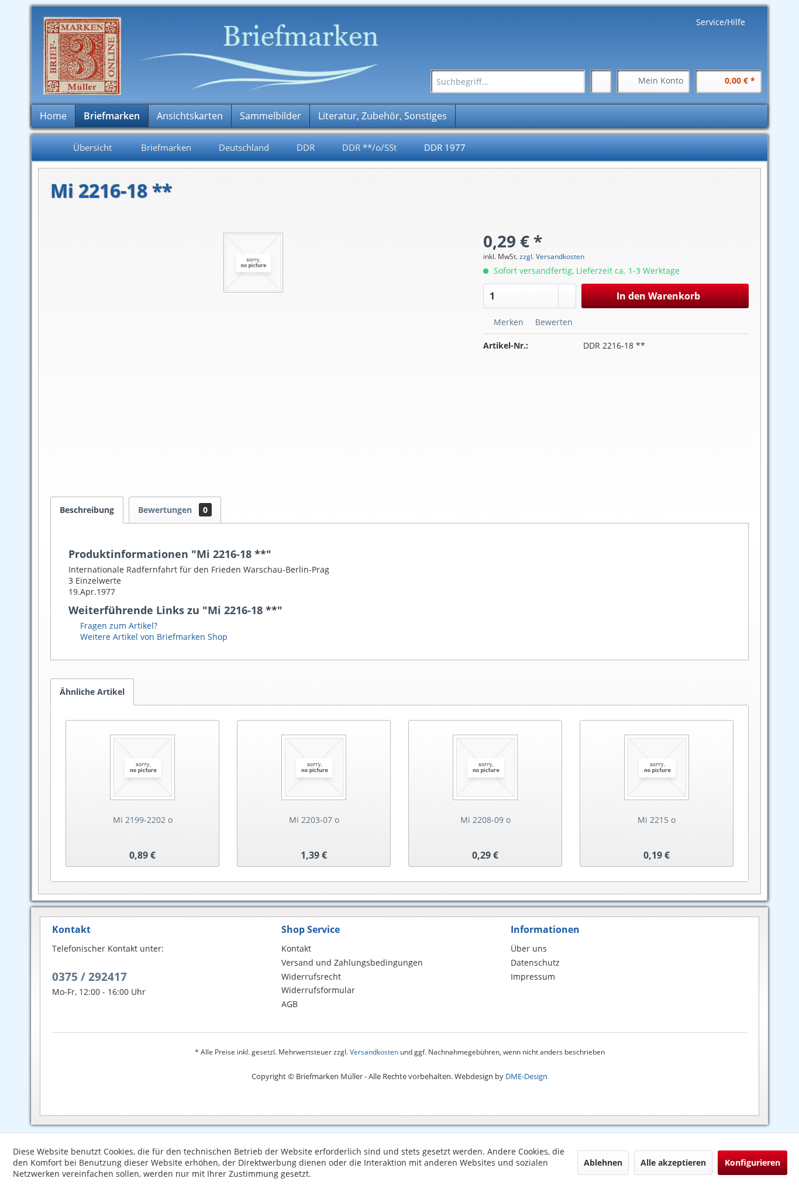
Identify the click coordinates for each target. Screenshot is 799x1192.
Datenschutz (535, 962)
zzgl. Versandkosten (551, 256)
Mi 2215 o (657, 819)
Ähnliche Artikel (92, 691)
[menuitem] (508, 81)
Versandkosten (374, 1052)
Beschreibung (87, 509)
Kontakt (296, 948)
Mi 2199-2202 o (143, 819)
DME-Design (526, 1076)
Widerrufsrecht (311, 976)
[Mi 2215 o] (656, 767)
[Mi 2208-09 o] (485, 767)
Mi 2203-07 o (314, 819)
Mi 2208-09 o (485, 819)
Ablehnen (603, 1162)
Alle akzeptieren (673, 1162)
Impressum (533, 976)
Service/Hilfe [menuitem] (721, 21)
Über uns (529, 948)
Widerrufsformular (318, 989)
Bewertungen (173, 509)
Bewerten (553, 322)
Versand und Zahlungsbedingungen (352, 962)
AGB (289, 1004)
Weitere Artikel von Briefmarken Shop (153, 636)
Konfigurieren (752, 1162)
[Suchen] (574, 81)
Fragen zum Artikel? (117, 625)
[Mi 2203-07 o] (313, 767)
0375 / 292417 (89, 976)
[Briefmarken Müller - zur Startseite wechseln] (218, 56)
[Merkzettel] (600, 81)
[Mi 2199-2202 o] (142, 767)
